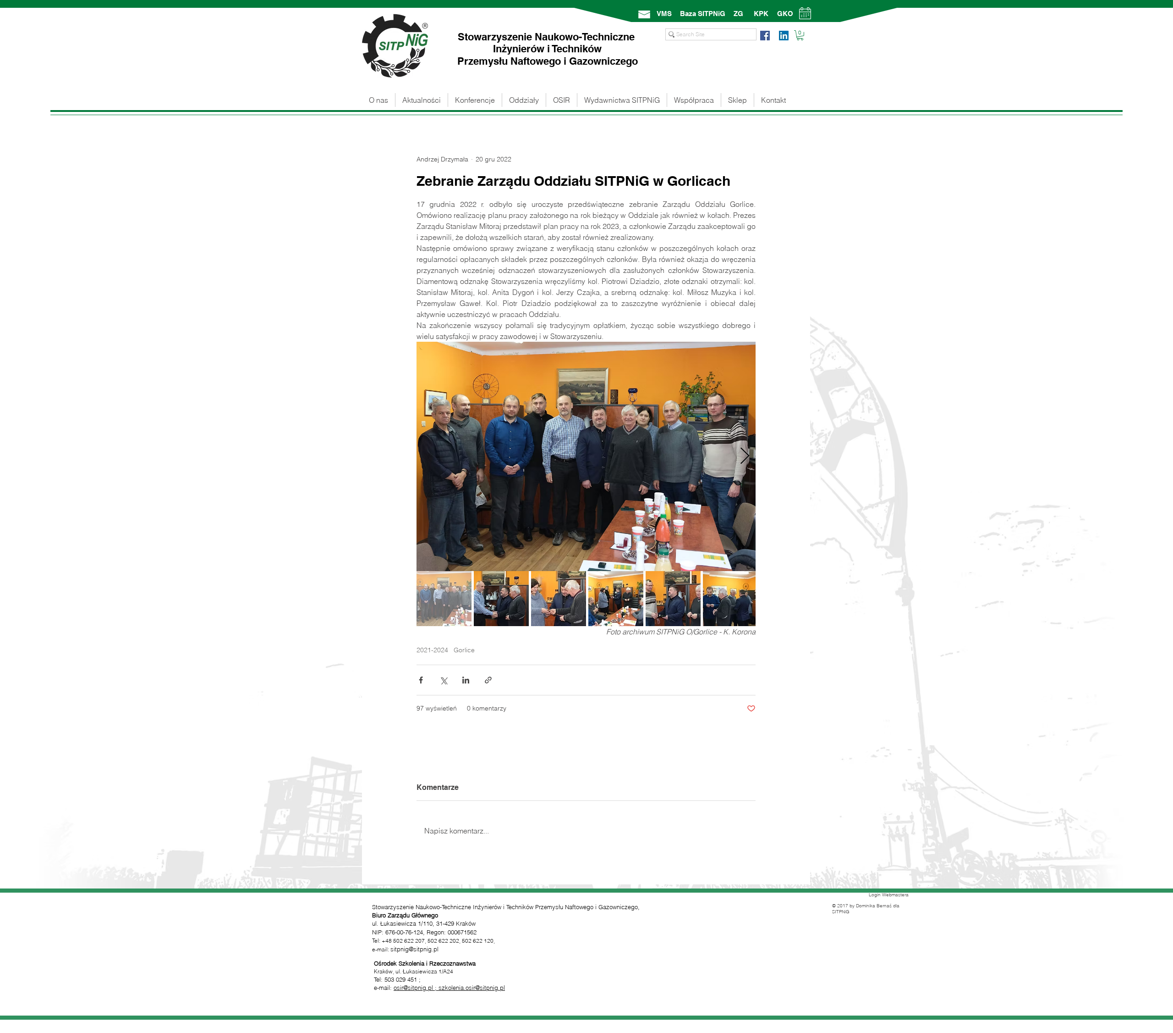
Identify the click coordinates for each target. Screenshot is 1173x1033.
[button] (800, 35)
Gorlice (464, 650)
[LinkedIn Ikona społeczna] (784, 35)
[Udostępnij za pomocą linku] (488, 680)
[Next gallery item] (745, 457)
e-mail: (384, 987)
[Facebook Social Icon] (765, 35)
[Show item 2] (501, 598)
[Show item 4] (615, 598)
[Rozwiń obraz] (586, 456)
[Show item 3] (558, 598)
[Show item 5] (673, 598)
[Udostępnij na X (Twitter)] (443, 680)
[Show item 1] (444, 598)
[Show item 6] (730, 598)
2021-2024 (432, 650)
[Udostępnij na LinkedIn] (465, 680)
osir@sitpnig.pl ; (416, 987)
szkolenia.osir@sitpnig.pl (472, 987)
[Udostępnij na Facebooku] (421, 680)
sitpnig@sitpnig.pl (414, 949)
